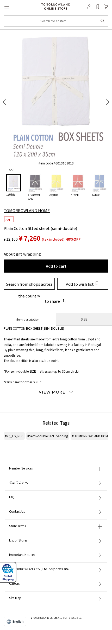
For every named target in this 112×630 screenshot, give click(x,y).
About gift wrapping (22, 254)
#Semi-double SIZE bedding (47, 436)
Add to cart (56, 266)
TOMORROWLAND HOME (27, 210)
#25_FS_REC (14, 436)
